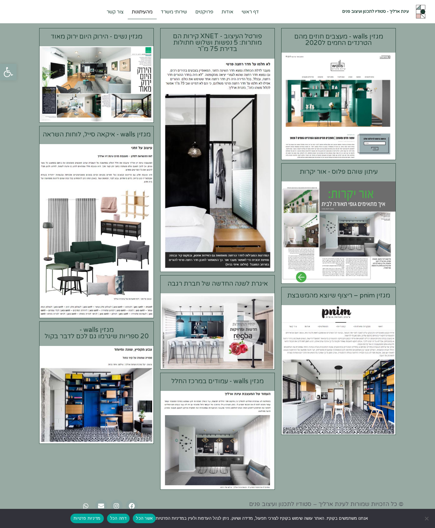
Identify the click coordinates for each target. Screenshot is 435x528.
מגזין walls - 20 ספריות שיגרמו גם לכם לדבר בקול (97, 333)
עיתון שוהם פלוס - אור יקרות (339, 172)
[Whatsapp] (86, 506)
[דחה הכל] (427, 518)
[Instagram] (117, 506)
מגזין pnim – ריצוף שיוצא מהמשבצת (338, 295)
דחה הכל (118, 518)
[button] (8, 72)
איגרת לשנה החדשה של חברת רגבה (218, 284)
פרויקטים (204, 12)
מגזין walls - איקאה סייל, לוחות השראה (97, 134)
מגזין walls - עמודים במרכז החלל (217, 381)
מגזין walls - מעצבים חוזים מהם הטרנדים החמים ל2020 (338, 40)
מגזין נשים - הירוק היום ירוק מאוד (96, 36)
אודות (227, 12)
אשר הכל (144, 518)
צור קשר (115, 12)
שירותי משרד (174, 12)
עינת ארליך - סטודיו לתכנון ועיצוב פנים (375, 11)
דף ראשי (250, 12)
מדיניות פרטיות (87, 518)
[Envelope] (101, 506)
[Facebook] (132, 506)
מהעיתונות (142, 12)
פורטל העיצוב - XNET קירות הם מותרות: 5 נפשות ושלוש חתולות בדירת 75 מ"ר (217, 43)
